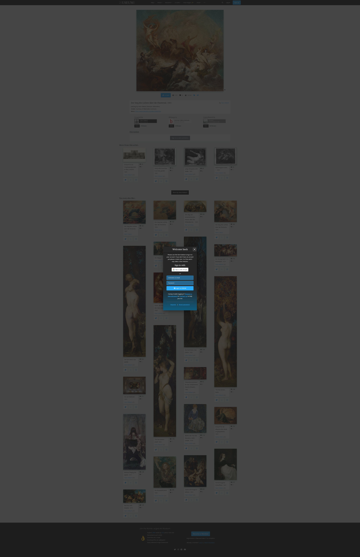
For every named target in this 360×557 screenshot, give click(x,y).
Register (173, 304)
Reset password (184, 304)
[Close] (194, 249)
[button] (180, 269)
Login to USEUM (180, 288)
